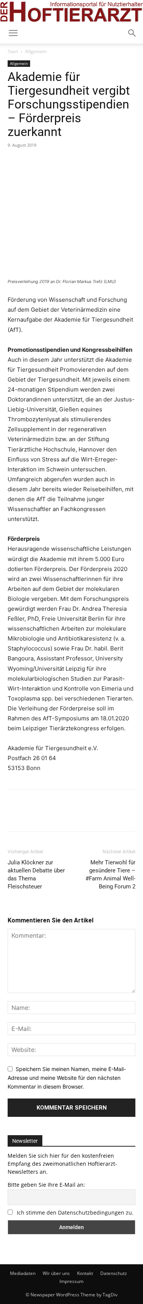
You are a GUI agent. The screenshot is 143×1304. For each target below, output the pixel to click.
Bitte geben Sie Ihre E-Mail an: (46, 1184)
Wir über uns (56, 1273)
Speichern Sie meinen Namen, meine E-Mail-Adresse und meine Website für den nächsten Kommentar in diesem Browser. (67, 1077)
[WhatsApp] (68, 162)
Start (13, 51)
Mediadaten (22, 1273)
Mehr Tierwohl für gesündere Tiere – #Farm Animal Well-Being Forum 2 (110, 874)
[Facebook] (15, 162)
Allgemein (36, 51)
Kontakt (85, 1273)
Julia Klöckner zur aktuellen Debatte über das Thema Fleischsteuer (36, 874)
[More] (86, 162)
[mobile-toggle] (13, 33)
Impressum (71, 1281)
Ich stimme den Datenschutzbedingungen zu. (75, 1212)
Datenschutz (113, 1273)
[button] (132, 33)
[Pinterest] (50, 162)
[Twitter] (32, 162)
